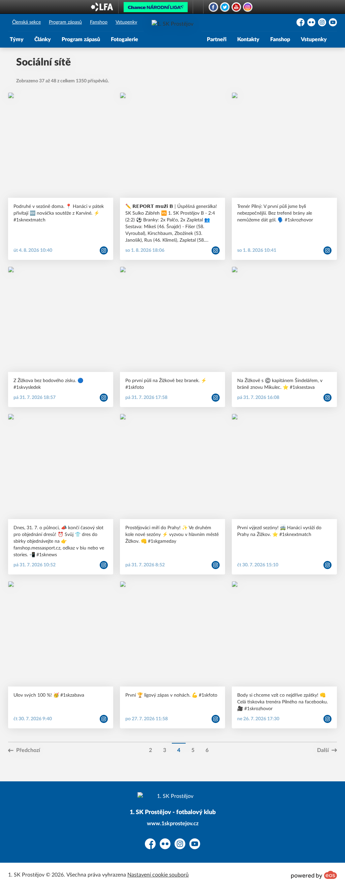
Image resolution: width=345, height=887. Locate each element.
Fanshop (98, 22)
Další (323, 750)
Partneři (216, 39)
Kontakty (248, 39)
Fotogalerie (124, 39)
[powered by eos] (314, 875)
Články (42, 39)
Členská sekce (26, 22)
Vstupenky (126, 22)
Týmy (17, 39)
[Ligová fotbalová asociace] (102, 9)
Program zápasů (65, 22)
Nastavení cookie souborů (158, 875)
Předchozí (28, 750)
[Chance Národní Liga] (156, 9)
